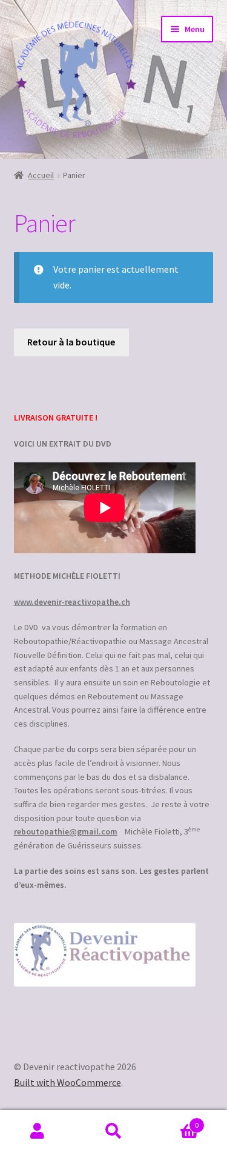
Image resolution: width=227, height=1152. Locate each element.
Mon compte (38, 1131)
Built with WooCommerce (67, 1082)
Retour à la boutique (71, 342)
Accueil (41, 175)
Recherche (113, 1131)
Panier (175, 1121)
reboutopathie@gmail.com (65, 831)
